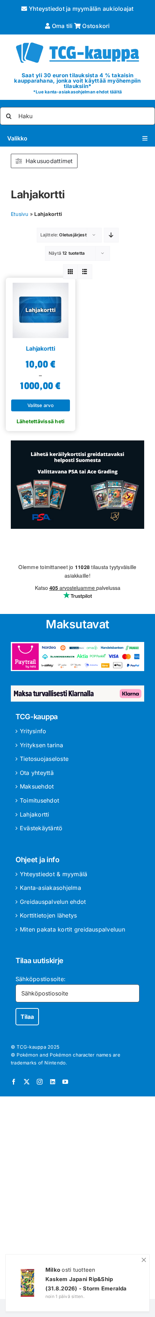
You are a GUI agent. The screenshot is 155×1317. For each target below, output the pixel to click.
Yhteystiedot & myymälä (53, 874)
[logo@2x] (77, 41)
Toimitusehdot (39, 800)
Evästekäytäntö (41, 828)
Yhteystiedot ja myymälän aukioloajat (80, 8)
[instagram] (40, 1082)
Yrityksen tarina (41, 745)
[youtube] (65, 1082)
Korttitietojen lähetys (48, 915)
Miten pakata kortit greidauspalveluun (72, 929)
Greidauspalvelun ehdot (53, 901)
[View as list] (85, 272)
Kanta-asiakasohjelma (50, 887)
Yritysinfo (33, 731)
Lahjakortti (40, 348)
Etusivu (19, 214)
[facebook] (14, 1082)
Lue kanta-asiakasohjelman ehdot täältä (79, 91)
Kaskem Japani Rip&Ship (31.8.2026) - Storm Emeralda (86, 1284)
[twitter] (27, 1082)
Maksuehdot (37, 786)
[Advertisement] (77, 1199)
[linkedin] (52, 1082)
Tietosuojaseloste (44, 758)
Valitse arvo (40, 405)
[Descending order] (111, 235)
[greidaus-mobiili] (77, 443)
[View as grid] (70, 272)
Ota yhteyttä (37, 772)
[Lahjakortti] (40, 308)
